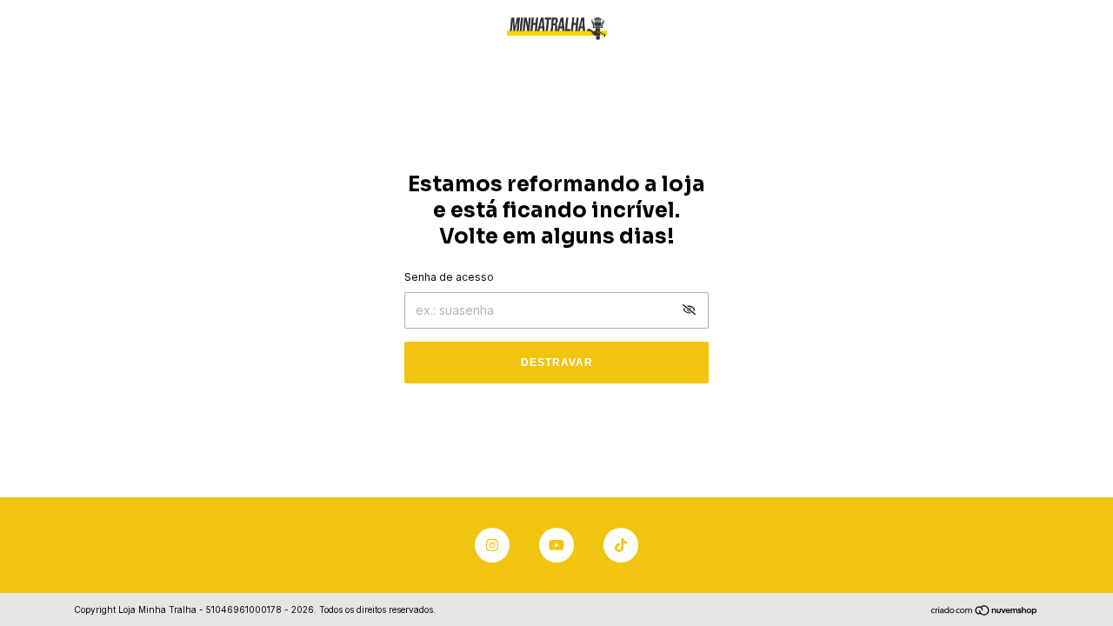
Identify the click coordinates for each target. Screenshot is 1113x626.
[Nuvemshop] (984, 611)
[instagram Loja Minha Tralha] (492, 545)
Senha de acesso (449, 276)
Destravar (557, 362)
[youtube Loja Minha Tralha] (556, 545)
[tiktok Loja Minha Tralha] (620, 545)
